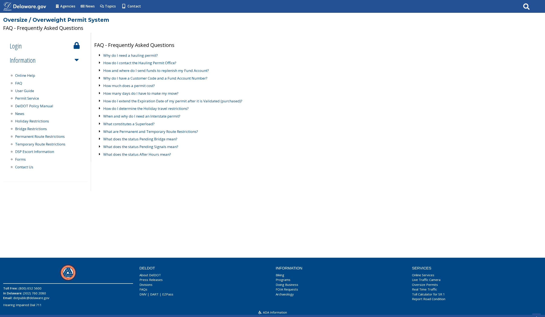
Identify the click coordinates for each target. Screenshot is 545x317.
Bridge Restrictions (31, 128)
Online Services (423, 275)
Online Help (25, 75)
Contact (134, 6)
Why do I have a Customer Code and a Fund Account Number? (155, 78)
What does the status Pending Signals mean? (140, 146)
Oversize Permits (425, 284)
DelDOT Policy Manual (34, 105)
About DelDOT (150, 275)
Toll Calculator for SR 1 (428, 294)
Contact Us (24, 166)
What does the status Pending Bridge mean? (140, 139)
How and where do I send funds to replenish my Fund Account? (156, 70)
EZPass (167, 294)
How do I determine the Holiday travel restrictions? (146, 108)
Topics (110, 6)
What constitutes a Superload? (129, 123)
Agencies (67, 6)
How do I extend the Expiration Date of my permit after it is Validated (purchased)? (172, 101)
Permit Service (27, 98)
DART (154, 294)
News (90, 6)
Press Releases (151, 280)
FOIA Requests (287, 289)
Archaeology (285, 294)
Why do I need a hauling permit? (130, 55)
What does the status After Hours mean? (137, 154)
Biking (280, 275)
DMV (142, 294)
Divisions (145, 284)
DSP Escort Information (34, 151)
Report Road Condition (428, 299)
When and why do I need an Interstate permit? (141, 116)
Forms (20, 159)
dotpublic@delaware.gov (31, 298)
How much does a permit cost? (129, 85)
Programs (283, 280)
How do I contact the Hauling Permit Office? (139, 62)
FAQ (18, 83)
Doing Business (287, 284)
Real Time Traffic (424, 289)
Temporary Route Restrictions (40, 144)
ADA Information (274, 312)
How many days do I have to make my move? (140, 93)
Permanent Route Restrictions (40, 136)
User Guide (24, 90)
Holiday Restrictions (32, 121)
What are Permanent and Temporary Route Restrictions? (150, 131)
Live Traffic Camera (426, 280)
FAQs (143, 289)
